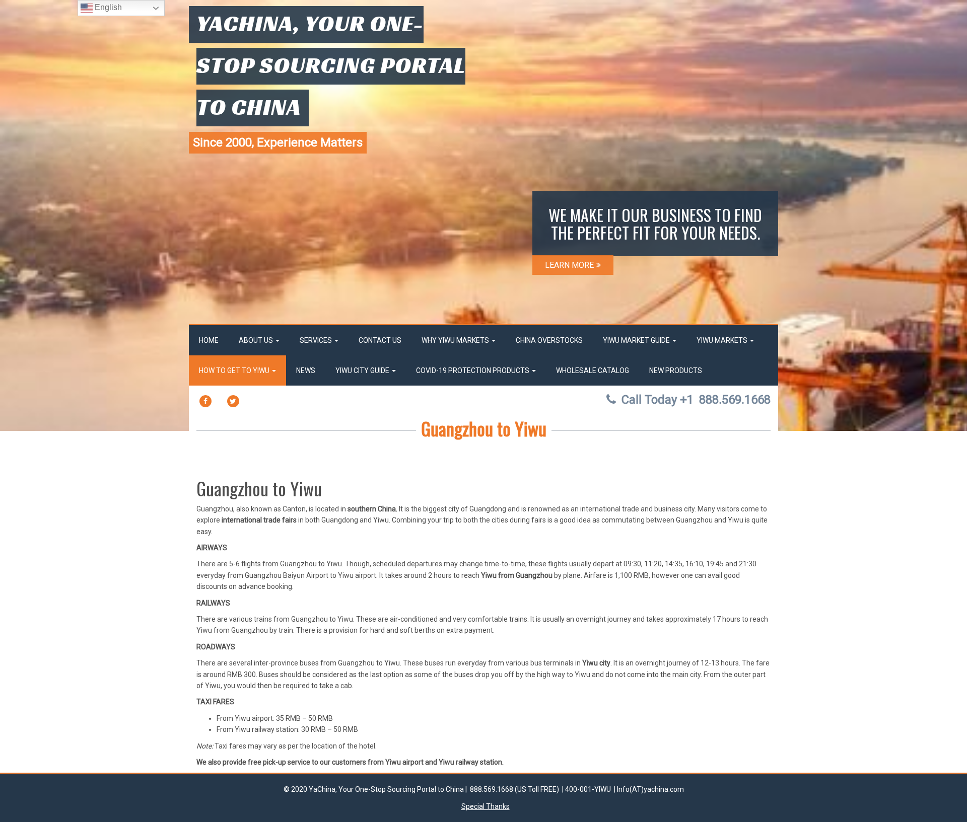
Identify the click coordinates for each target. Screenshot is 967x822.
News (305, 370)
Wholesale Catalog (592, 370)
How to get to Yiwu (235, 370)
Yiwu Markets (723, 340)
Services (316, 340)
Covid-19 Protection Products (473, 370)
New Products (675, 370)
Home (209, 340)
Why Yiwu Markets (456, 340)
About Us (256, 340)
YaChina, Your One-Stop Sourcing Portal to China (330, 65)
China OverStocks (549, 340)
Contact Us (380, 340)
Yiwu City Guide (363, 370)
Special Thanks (485, 806)
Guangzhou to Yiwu (483, 428)
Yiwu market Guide (637, 340)
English (107, 7)
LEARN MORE (569, 265)
